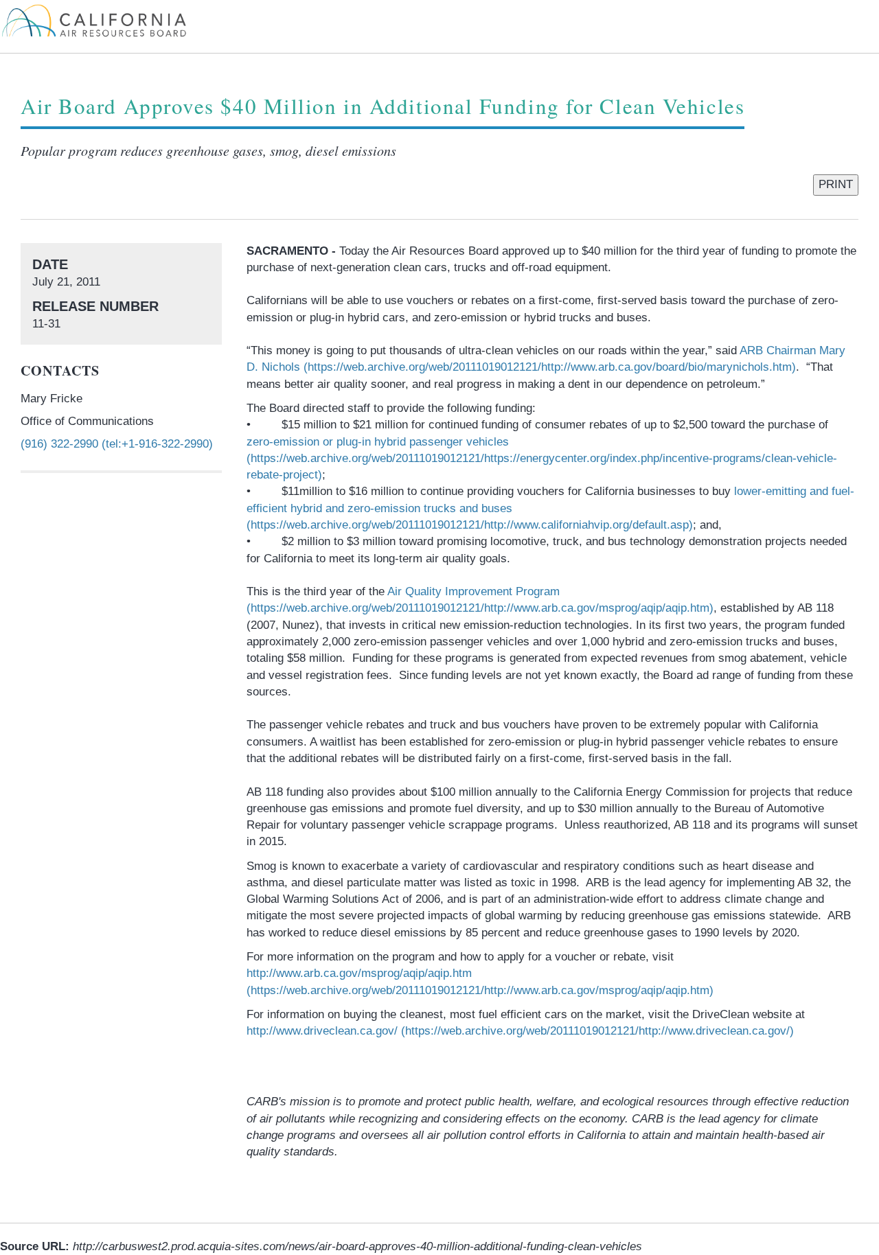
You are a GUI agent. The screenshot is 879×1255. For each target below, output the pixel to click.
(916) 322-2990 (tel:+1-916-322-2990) (117, 443)
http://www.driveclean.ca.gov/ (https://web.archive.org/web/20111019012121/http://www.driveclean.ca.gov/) (520, 1030)
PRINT (836, 184)
